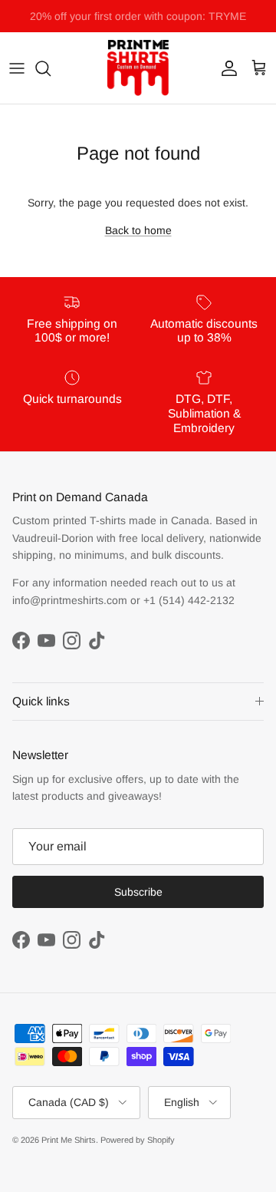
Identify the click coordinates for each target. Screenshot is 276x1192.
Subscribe (138, 892)
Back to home (138, 230)
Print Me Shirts (68, 1139)
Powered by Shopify (137, 1139)
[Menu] (17, 68)
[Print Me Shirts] (138, 68)
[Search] (50, 68)
